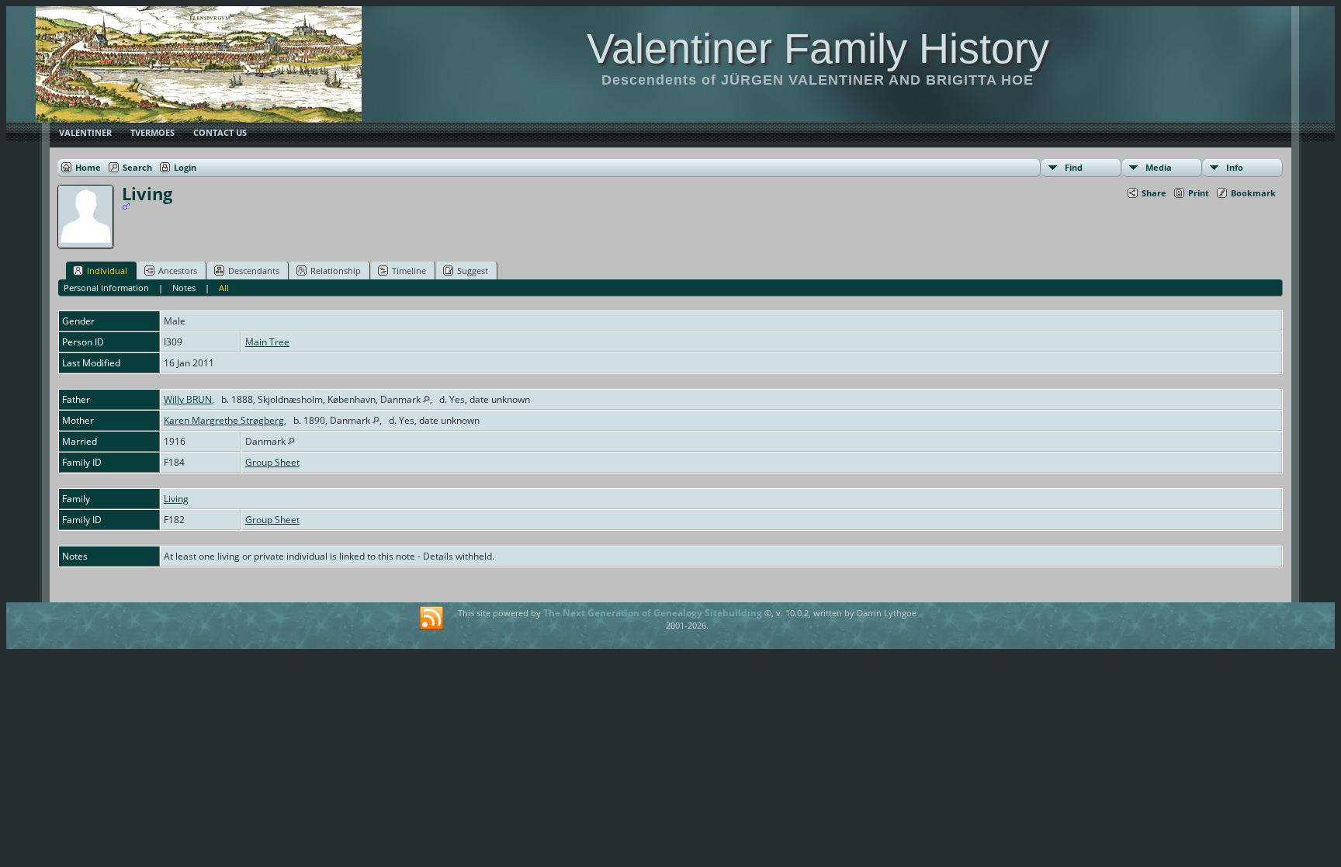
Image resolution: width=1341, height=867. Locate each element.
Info (1234, 167)
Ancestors (177, 270)
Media (1158, 167)
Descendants (253, 270)
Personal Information (106, 287)
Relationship (335, 270)
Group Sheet (272, 462)
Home (88, 167)
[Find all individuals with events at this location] (426, 399)
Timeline (409, 270)
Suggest (472, 270)
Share (1154, 193)
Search (137, 167)
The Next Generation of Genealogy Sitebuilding (652, 612)
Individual (107, 270)
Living (176, 498)
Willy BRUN (188, 399)
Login (185, 167)
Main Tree (267, 342)
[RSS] (431, 618)
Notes (184, 287)
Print (1198, 193)
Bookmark (1253, 193)
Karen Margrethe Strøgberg (224, 420)
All (224, 287)
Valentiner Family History (818, 48)
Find (1074, 167)
